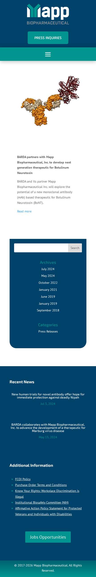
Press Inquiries (48, 37)
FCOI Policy (23, 479)
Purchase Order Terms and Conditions (41, 485)
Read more (24, 211)
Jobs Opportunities (48, 537)
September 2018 (48, 310)
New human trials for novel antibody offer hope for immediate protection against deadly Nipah (48, 395)
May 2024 (48, 276)
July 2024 (48, 269)
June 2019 (48, 297)
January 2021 (48, 290)
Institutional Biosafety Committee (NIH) (42, 502)
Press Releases (48, 331)
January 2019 (48, 304)
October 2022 (48, 283)
